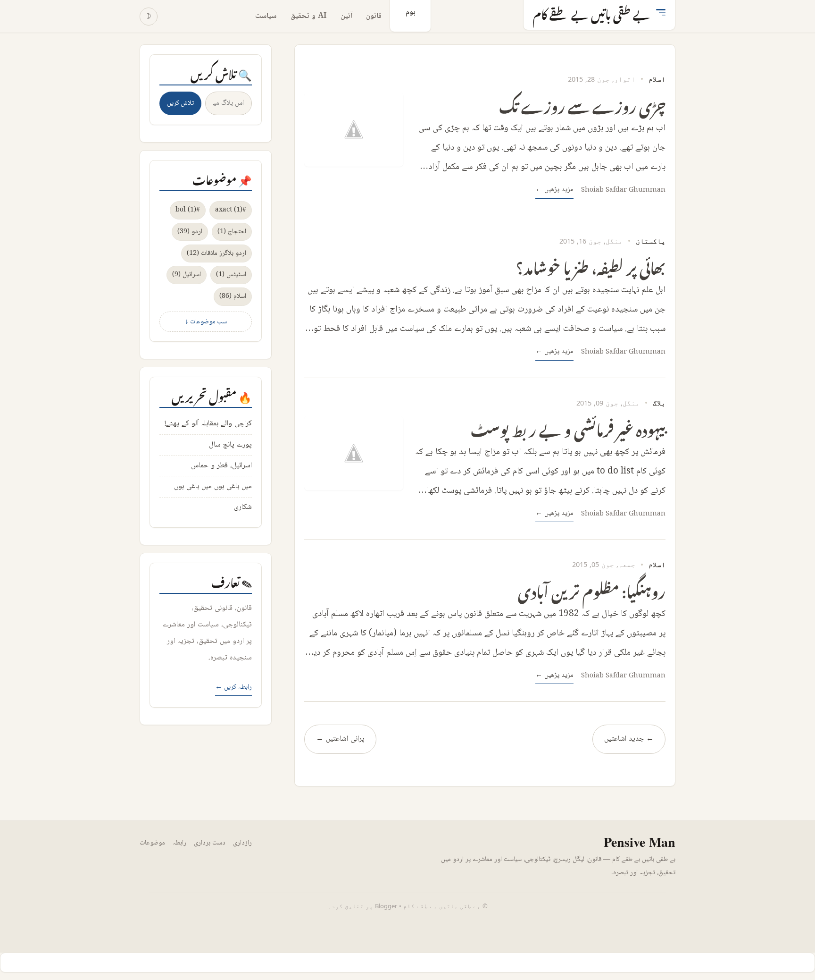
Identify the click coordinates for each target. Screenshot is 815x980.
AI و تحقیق (308, 16)
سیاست (265, 16)
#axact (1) (230, 210)
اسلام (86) (232, 296)
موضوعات (152, 843)
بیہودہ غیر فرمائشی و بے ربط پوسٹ (568, 427)
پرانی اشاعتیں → (340, 739)
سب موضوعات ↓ (206, 322)
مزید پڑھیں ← (554, 189)
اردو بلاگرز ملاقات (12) (216, 253)
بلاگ (659, 402)
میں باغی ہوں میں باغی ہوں (213, 486)
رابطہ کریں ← (233, 687)
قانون (374, 16)
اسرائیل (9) (186, 274)
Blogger (386, 906)
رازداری (242, 843)
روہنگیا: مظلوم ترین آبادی (591, 589)
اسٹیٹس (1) (231, 274)
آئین (346, 16)
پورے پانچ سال (230, 445)
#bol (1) (187, 210)
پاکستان (650, 240)
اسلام (657, 79)
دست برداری (209, 843)
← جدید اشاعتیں (629, 739)
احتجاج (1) (231, 231)
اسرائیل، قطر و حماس (221, 465)
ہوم (411, 12)
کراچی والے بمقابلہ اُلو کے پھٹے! (208, 423)
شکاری (243, 507)
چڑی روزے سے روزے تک (582, 103)
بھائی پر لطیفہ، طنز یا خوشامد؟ (590, 265)
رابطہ (179, 843)
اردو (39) (189, 231)
